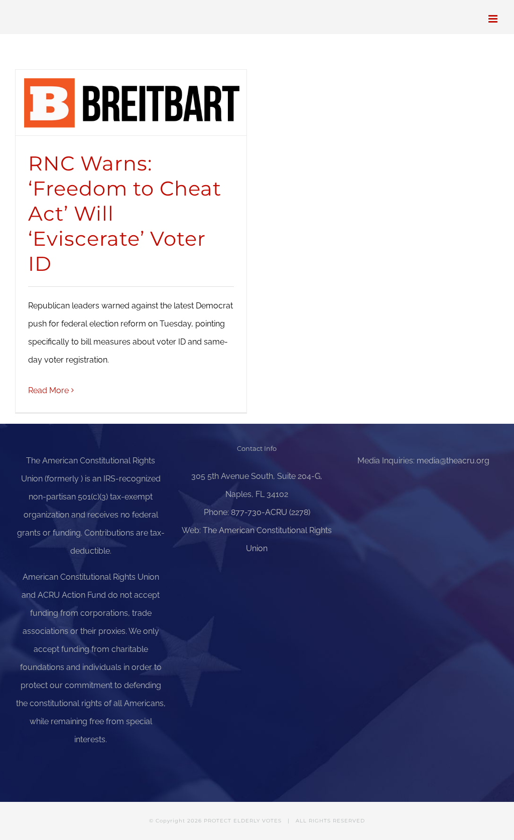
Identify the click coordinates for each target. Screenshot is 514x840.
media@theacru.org (453, 460)
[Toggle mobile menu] (493, 19)
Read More (48, 390)
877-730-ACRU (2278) (270, 512)
